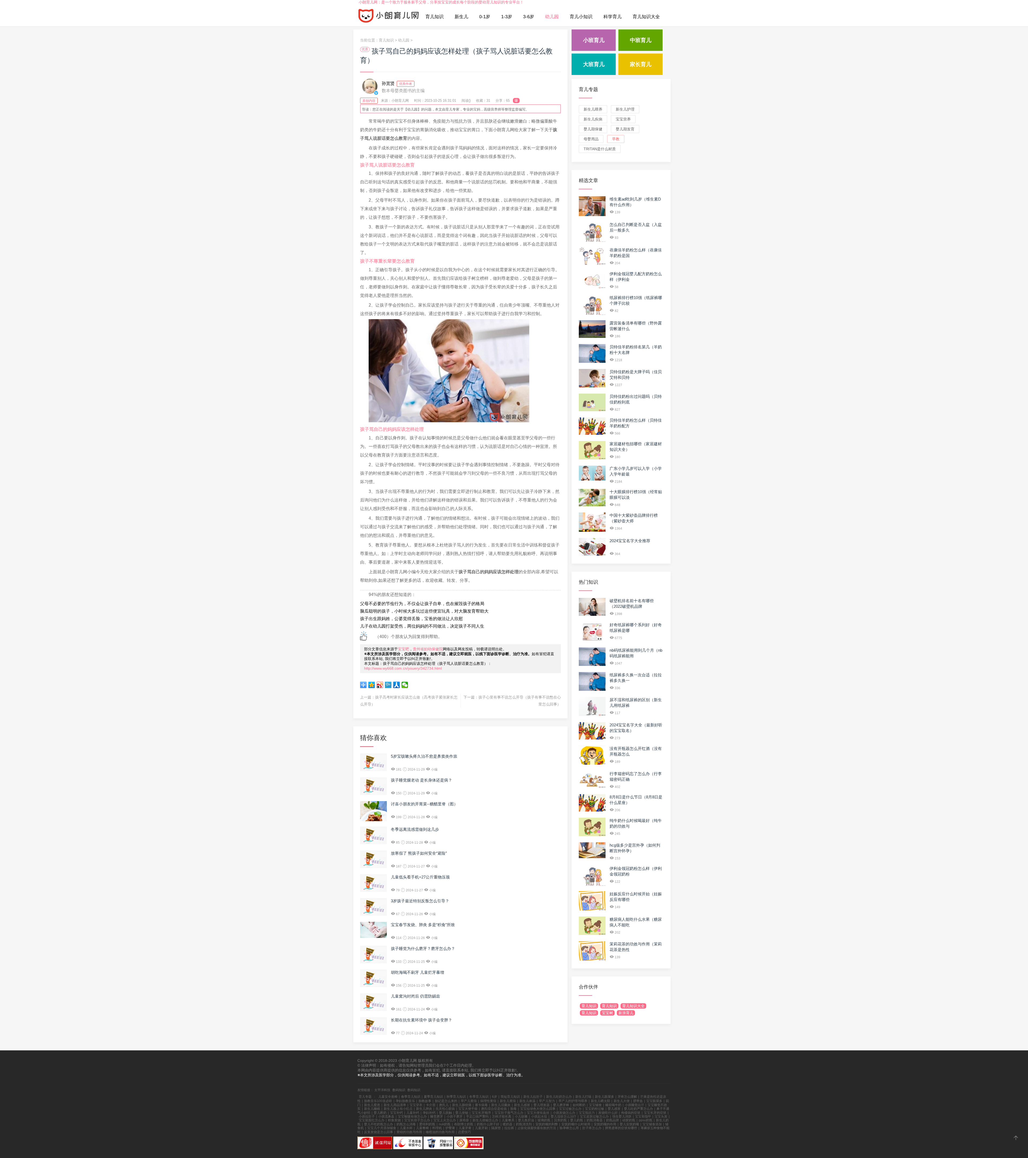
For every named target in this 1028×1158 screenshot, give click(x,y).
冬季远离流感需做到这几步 (415, 829)
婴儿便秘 (461, 1113)
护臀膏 (450, 1128)
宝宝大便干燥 (468, 1109)
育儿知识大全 (646, 16)
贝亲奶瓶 (560, 1120)
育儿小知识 (581, 16)
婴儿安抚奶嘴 (629, 1124)
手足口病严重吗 (477, 1116)
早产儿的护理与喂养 (572, 1101)
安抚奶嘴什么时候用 (575, 1124)
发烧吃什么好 (608, 1113)
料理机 (437, 1128)
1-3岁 (506, 16)
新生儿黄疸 (508, 1101)
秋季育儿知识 (456, 1097)
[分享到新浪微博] (380, 685)
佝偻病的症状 (630, 1113)
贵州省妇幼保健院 (428, 649)
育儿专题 (588, 89)
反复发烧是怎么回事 (378, 1132)
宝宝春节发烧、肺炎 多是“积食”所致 (423, 924)
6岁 (494, 1097)
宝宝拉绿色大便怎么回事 (537, 1109)
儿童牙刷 (481, 1128)
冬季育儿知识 (479, 1097)
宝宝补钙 (396, 1113)
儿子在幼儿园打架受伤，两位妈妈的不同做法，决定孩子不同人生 (422, 626)
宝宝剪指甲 (643, 1116)
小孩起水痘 (539, 1116)
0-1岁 (484, 16)
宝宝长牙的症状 (655, 1113)
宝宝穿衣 (416, 1105)
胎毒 (513, 1109)
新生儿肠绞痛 (461, 1105)
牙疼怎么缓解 (627, 1097)
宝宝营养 (623, 119)
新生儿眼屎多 (604, 1097)
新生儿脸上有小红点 (398, 1109)
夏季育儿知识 (433, 1097)
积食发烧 (394, 1120)
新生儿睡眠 (372, 1109)
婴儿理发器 (542, 1105)
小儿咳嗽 (521, 1116)
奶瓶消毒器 (595, 1120)
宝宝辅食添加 (652, 1124)
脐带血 (638, 1101)
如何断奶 (579, 1105)
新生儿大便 (622, 1101)
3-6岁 (528, 16)
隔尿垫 (496, 1128)
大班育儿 (593, 64)
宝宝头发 (661, 1116)
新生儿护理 (625, 109)
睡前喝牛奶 (613, 1105)
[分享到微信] (405, 685)
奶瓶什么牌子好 (488, 1124)
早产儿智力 (547, 1101)
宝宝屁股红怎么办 (371, 1120)
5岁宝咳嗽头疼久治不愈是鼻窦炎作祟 (424, 756)
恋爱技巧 (464, 1132)
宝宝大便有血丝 (538, 1113)
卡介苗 (431, 1105)
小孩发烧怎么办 (564, 1113)
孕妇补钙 (429, 1113)
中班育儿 (640, 40)
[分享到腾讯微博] (388, 685)
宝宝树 (607, 1013)
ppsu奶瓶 (645, 1120)
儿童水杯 (406, 1128)
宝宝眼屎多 (654, 1101)
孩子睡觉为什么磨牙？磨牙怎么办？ (423, 948)
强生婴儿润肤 (622, 1116)
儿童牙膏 (465, 1128)
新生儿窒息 (372, 1105)
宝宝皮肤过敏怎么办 (594, 1116)
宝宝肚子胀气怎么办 (508, 1113)
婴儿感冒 (614, 1109)
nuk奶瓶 (445, 1124)
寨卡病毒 (481, 1105)
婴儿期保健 (593, 129)
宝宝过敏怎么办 (570, 1109)
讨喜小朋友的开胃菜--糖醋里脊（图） (424, 804)
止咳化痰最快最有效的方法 (536, 1128)
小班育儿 (593, 40)
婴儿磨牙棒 (561, 1105)
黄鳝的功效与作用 (409, 1132)
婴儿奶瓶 (576, 1120)
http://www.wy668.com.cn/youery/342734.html (403, 668)
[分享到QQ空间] (371, 685)
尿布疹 (464, 1120)
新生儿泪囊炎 (501, 1105)
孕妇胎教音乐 (405, 1101)
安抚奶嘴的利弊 (546, 1124)
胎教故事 (424, 1101)
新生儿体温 (527, 1101)
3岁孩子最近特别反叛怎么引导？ (420, 901)
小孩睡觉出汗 (634, 1105)
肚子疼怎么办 (592, 1128)
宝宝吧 (403, 649)
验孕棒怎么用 (569, 1128)
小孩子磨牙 (455, 1116)
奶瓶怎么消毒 (406, 1124)
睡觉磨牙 (436, 1116)
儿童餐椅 (422, 1128)
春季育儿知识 (410, 1097)
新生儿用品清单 (395, 1105)
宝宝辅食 (595, 1105)
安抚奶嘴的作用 (605, 1124)
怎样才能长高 (501, 1116)
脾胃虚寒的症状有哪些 (621, 1128)
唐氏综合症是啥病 (494, 1109)
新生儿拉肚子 (533, 1097)
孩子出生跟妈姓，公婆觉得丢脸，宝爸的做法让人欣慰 (411, 618)
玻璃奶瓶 (544, 1120)
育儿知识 (434, 16)
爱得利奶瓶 (427, 1124)
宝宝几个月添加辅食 (381, 1128)
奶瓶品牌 (612, 1120)
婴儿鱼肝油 (526, 1120)
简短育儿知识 (510, 1097)
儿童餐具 (508, 1120)
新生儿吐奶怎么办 (559, 1097)
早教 (615, 139)
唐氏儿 (444, 1105)
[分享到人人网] (396, 685)
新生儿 (461, 16)
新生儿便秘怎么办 (485, 1120)
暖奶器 (507, 1124)
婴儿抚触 (445, 1113)
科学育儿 (612, 16)
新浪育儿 (625, 1013)
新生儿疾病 (593, 119)
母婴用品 (591, 139)
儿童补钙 (412, 1113)
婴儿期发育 (625, 129)
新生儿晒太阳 (600, 1101)
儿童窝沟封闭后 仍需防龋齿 (415, 996)
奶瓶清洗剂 (524, 1124)
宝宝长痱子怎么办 (417, 1120)
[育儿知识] (388, 16)
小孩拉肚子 (367, 1116)
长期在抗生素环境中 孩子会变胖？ (421, 1020)
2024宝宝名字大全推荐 (630, 540)
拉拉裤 (509, 1128)
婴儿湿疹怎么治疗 (563, 1116)
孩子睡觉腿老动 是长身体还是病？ (421, 780)
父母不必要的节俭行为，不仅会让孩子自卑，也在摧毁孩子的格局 (422, 603)
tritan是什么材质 (600, 149)
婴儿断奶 (380, 1113)
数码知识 (398, 1090)
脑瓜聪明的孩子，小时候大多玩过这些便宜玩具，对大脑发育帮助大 (424, 611)
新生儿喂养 (593, 109)
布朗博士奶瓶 (463, 1124)
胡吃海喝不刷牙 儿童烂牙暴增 (417, 972)
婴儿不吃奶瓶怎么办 (378, 1124)
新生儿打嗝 (583, 1097)
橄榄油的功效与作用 (440, 1132)
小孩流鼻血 (386, 1116)
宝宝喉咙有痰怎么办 (412, 1116)
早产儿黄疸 (469, 1101)
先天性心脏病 (445, 1109)
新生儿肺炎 (424, 1109)
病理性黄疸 (488, 1101)
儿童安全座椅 (388, 1097)
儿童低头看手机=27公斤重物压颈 (420, 877)
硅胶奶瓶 (628, 1120)
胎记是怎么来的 (446, 1101)
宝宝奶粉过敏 (594, 1109)
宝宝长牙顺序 (481, 1113)
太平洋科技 (382, 1090)
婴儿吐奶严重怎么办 (638, 1109)
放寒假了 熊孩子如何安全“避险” (419, 853)
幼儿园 (552, 16)
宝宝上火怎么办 (444, 1120)
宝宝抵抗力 (587, 1113)
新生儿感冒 (522, 1105)
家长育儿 (640, 64)
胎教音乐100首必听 (378, 1101)
